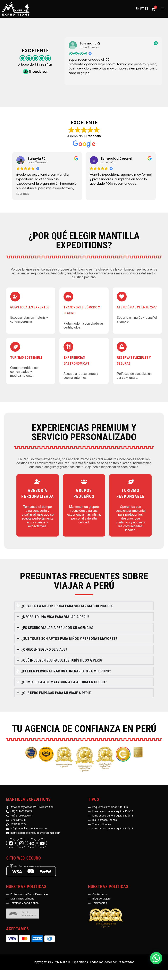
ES (146, 9)
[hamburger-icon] (162, 9)
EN (137, 9)
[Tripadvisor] (31, 843)
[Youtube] (42, 843)
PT (142, 9)
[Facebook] (11, 843)
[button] (156, 958)
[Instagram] (21, 843)
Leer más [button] (22, 194)
